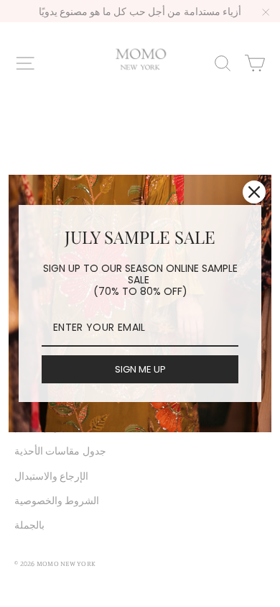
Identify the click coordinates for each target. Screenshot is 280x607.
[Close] (254, 192)
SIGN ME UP (140, 369)
